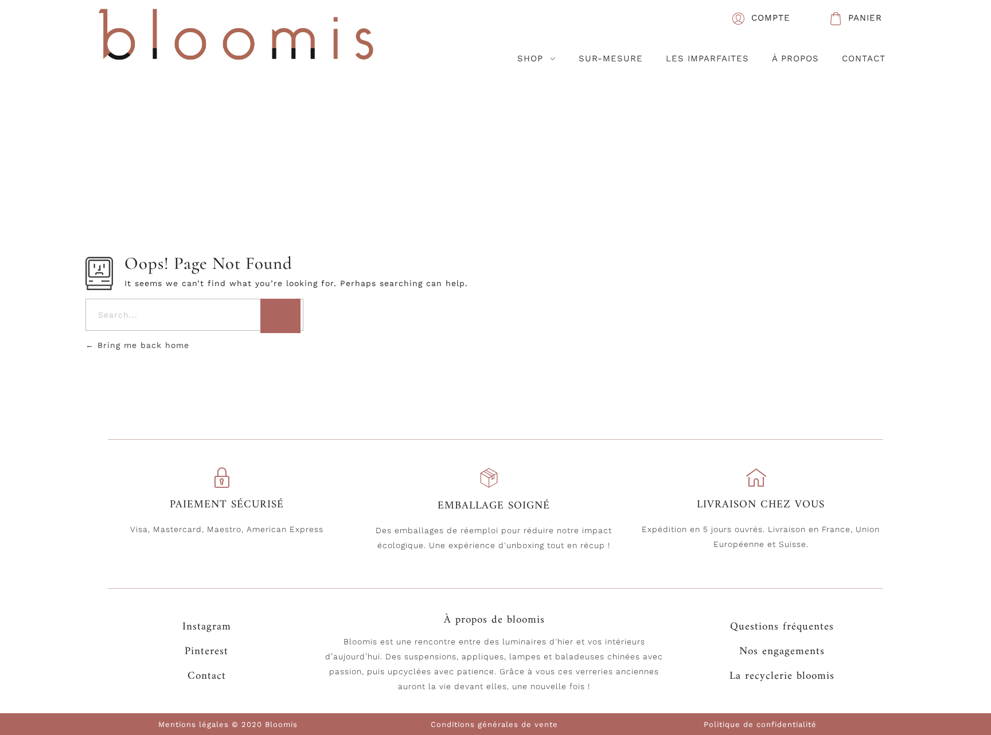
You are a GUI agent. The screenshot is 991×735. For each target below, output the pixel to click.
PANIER (865, 18)
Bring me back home (141, 345)
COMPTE (770, 18)
